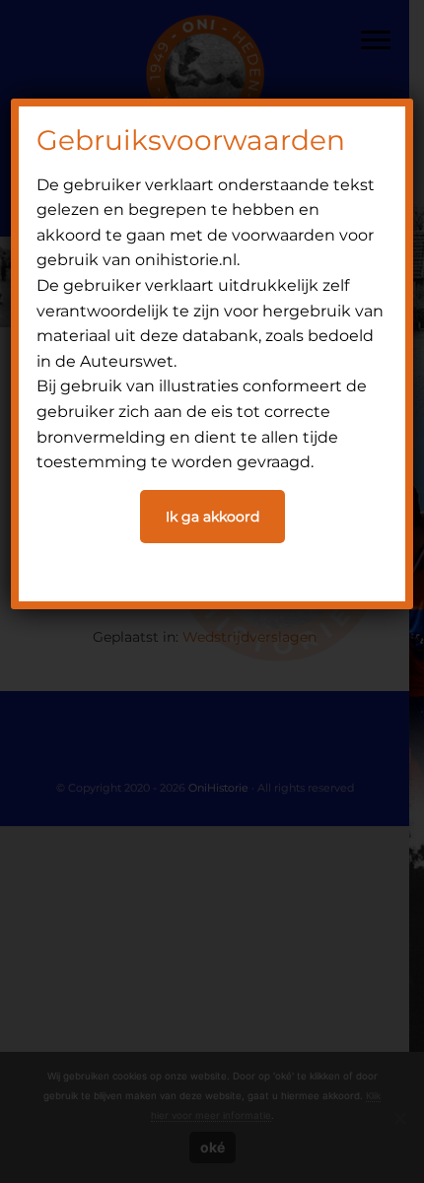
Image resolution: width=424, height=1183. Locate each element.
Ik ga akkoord (212, 516)
